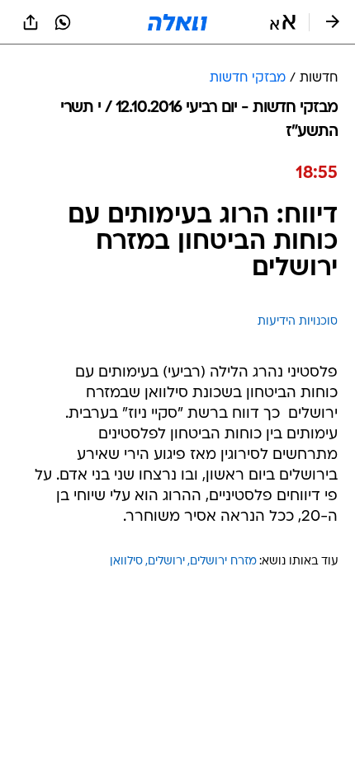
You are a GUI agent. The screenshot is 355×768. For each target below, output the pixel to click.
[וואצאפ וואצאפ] (62, 22)
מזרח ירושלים (223, 561)
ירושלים (166, 561)
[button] (283, 22)
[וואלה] (177, 22)
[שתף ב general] (30, 22)
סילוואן (126, 561)
